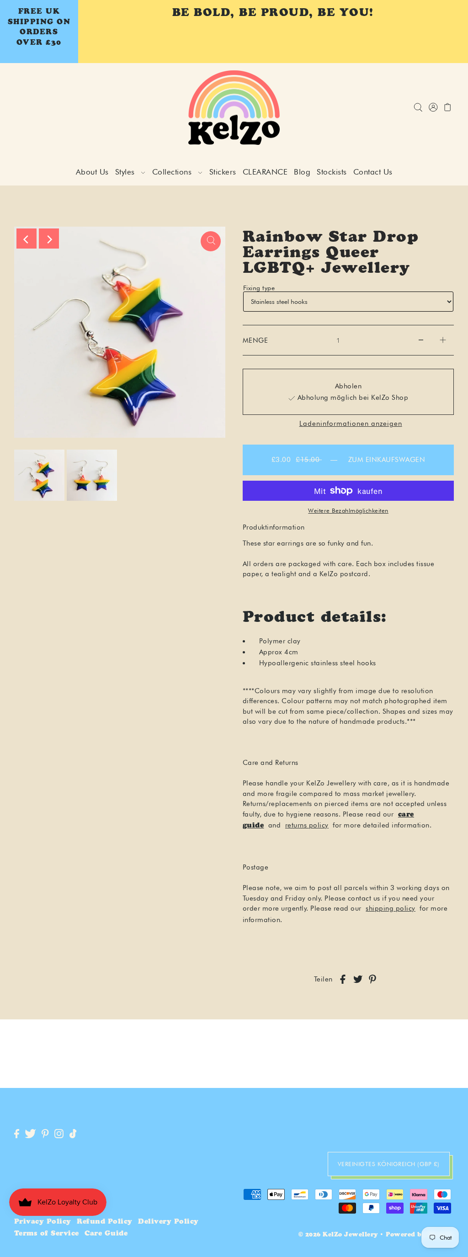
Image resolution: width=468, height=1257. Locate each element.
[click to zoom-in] (211, 241)
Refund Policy (105, 1222)
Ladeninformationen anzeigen (350, 423)
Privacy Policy (42, 1222)
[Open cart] (447, 107)
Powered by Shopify (420, 1235)
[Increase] (443, 340)
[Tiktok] (73, 1134)
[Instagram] (59, 1134)
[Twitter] (30, 1134)
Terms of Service (46, 1233)
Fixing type (259, 288)
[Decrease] (421, 340)
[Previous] (26, 238)
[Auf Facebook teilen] (342, 979)
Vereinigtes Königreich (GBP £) (389, 1163)
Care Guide (106, 1233)
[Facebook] (16, 1134)
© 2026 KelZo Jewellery (338, 1235)
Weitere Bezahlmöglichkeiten (348, 510)
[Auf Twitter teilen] (357, 979)
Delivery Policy (168, 1222)
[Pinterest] (45, 1134)
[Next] (49, 238)
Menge (255, 340)
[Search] (417, 107)
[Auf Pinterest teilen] (372, 979)
